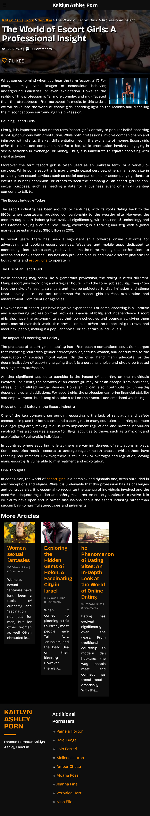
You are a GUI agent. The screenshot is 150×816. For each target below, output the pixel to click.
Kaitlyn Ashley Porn (75, 5)
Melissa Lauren (70, 757)
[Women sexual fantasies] (19, 532)
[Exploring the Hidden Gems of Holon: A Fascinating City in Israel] (56, 532)
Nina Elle (64, 801)
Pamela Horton (70, 731)
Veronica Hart (68, 793)
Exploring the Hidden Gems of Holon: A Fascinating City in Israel (58, 569)
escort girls (38, 260)
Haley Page (66, 740)
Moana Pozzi (67, 775)
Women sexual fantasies (18, 554)
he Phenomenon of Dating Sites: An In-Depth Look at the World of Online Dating (97, 572)
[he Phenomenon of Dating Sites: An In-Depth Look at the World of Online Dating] (93, 532)
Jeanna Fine (67, 784)
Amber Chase (68, 766)
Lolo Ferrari (66, 748)
